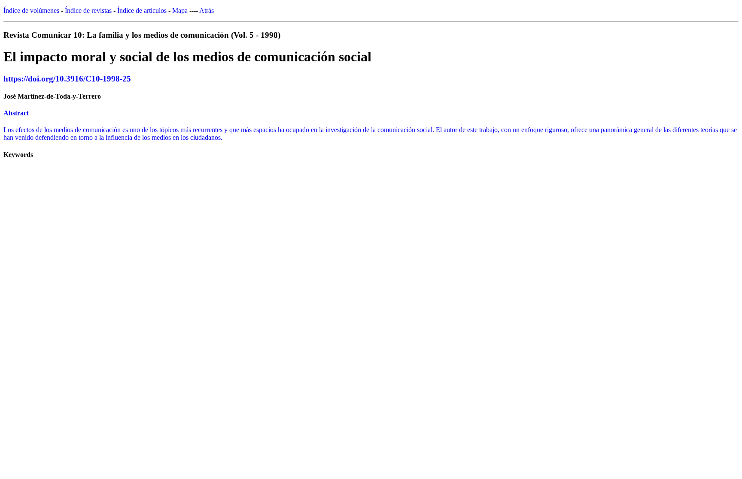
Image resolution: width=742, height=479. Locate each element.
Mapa (180, 10)
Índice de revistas (88, 10)
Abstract (16, 113)
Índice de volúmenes (31, 10)
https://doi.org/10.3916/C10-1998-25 (67, 78)
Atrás (206, 10)
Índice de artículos (142, 10)
